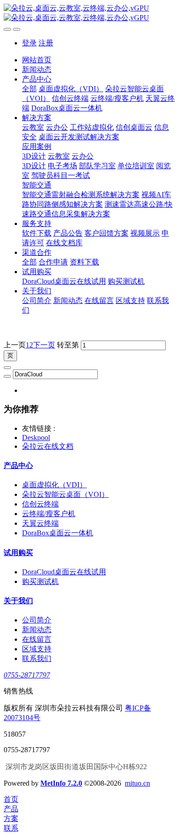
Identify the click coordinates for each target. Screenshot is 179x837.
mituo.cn (137, 783)
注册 (46, 43)
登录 (29, 43)
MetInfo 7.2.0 (61, 783)
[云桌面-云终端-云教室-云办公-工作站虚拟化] (89, 13)
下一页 (44, 345)
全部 (29, 89)
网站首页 (36, 60)
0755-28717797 (27, 675)
